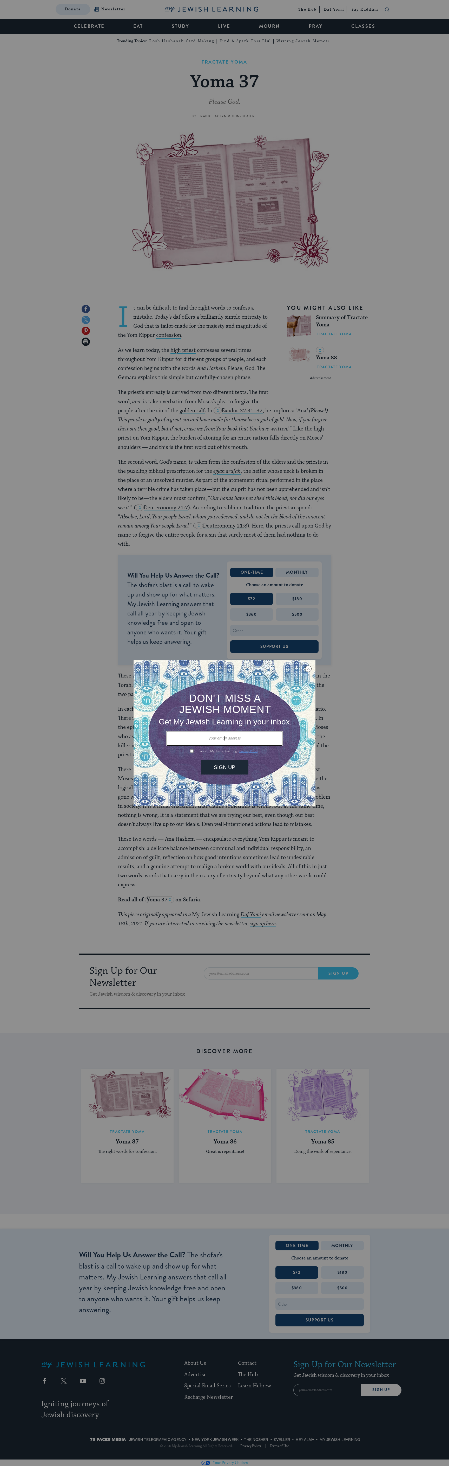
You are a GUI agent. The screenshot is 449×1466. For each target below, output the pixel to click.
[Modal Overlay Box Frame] (224, 733)
